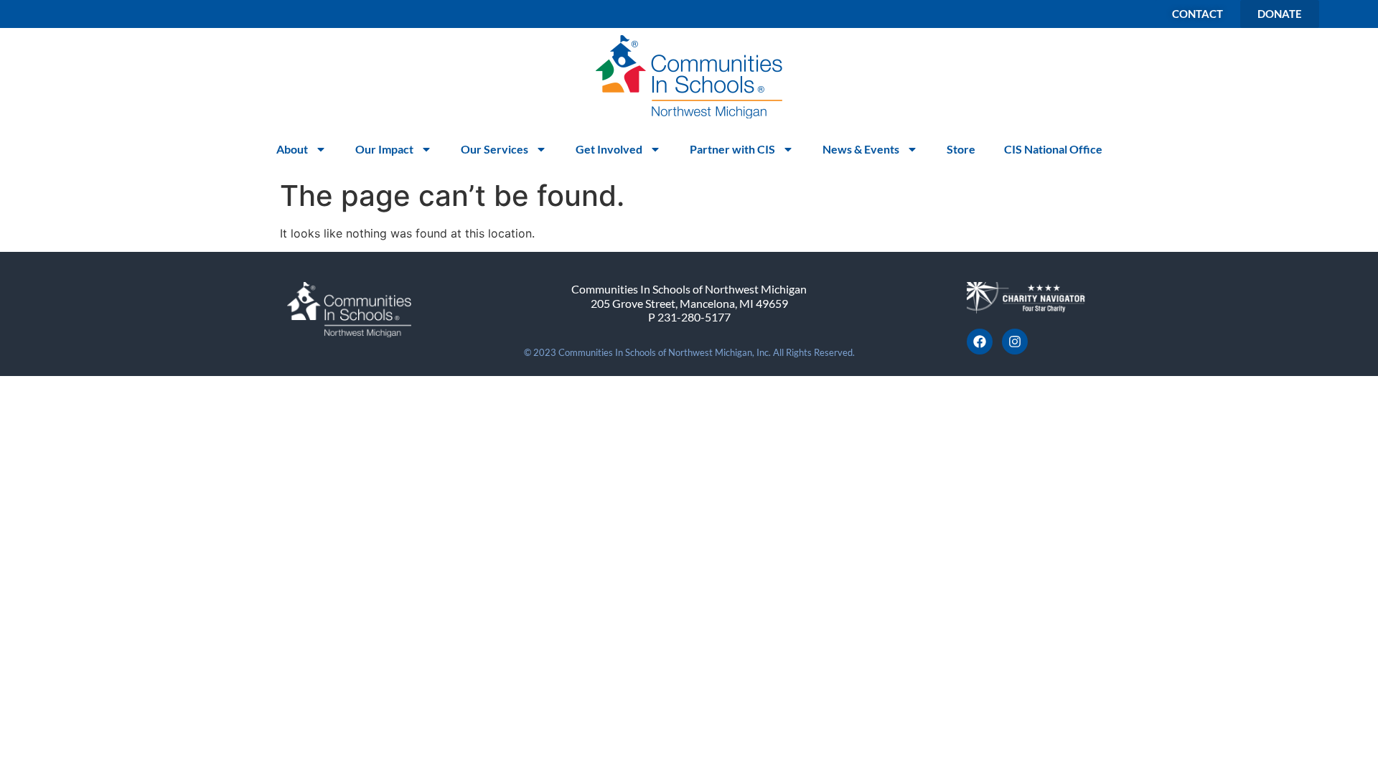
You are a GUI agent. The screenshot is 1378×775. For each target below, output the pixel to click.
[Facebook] (980, 341)
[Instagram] (1015, 341)
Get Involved (609, 149)
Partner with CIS (732, 149)
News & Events (860, 149)
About (292, 149)
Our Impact (384, 149)
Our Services (494, 149)
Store (961, 149)
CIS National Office (1053, 149)
